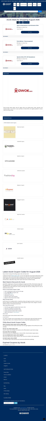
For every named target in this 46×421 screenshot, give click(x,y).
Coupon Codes (26, 22)
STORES (18, 4)
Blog (4, 386)
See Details (5, 36)
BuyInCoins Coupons (21, 214)
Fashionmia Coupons (21, 170)
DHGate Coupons (20, 228)
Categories (6, 365)
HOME (15, 4)
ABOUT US (34, 4)
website (11, 293)
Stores (5, 361)
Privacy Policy (6, 372)
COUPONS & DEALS (23, 4)
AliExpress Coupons (20, 185)
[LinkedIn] (28, 413)
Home (5, 358)
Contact (5, 377)
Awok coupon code (15, 275)
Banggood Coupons (20, 199)
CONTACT (39, 4)
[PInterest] (24, 413)
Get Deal (30, 32)
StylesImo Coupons (20, 156)
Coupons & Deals (7, 363)
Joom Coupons (20, 243)
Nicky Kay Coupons (20, 126)
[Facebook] (20, 413)
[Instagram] (26, 413)
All (18, 22)
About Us (5, 379)
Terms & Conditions (7, 374)
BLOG (15, 8)
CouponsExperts (16, 312)
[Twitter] (22, 413)
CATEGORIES (30, 4)
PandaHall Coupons (20, 141)
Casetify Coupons (20, 258)
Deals (21, 22)
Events (5, 388)
